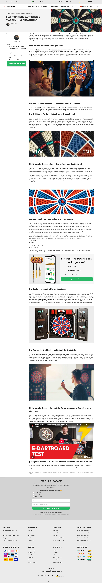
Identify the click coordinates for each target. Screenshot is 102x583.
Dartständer (45, 467)
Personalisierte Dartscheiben (83, 538)
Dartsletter (30, 557)
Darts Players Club (32, 555)
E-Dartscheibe (42, 223)
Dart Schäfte (55, 533)
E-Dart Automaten (39, 38)
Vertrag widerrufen (32, 562)
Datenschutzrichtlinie (47, 514)
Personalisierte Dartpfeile (83, 530)
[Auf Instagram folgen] (42, 575)
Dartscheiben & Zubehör (58, 538)
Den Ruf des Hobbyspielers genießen (16, 46)
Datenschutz (55, 552)
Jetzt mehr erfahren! (76, 279)
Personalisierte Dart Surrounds (84, 540)
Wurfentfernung (34, 56)
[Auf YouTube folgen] (45, 575)
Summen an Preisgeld (57, 49)
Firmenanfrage (31, 552)
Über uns (30, 530)
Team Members (31, 535)
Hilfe (72, 6)
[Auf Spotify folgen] (52, 575)
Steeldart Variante (71, 34)
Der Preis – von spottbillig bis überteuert (17, 59)
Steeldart (38, 49)
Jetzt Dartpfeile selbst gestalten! (17, 63)
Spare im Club (65, 6)
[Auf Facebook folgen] (38, 575)
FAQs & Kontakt (31, 550)
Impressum (55, 550)
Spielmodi (45, 238)
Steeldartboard (39, 107)
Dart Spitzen (55, 530)
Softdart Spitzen (46, 465)
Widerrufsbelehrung (57, 557)
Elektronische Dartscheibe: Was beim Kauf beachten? (24, 13)
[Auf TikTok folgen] (49, 575)
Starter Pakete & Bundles (58, 540)
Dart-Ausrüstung (12, 13)
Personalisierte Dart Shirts (83, 535)
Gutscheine (54, 6)
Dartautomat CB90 (42, 299)
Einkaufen (44, 6)
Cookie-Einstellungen (57, 562)
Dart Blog (7, 13)
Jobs (29, 533)
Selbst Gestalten (32, 6)
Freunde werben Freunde (34, 560)
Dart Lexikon (31, 540)
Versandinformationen (58, 560)
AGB (54, 555)
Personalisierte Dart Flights (83, 533)
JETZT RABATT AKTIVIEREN (51, 508)
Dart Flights (55, 535)
